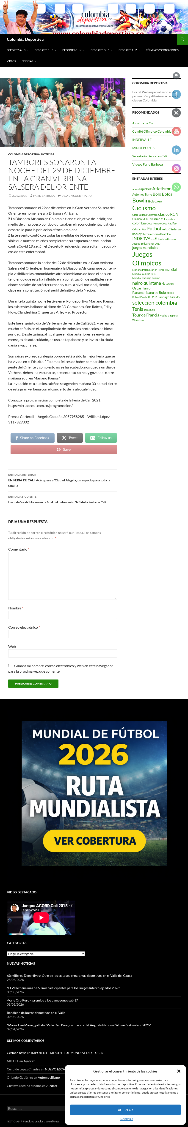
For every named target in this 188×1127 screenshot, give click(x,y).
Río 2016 (152, 297)
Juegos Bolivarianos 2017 (146, 243)
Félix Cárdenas (171, 229)
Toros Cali (149, 309)
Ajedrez (29, 1061)
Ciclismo (144, 208)
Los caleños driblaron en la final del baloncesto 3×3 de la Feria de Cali (57, 499)
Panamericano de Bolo (149, 292)
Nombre (15, 608)
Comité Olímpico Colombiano (153, 131)
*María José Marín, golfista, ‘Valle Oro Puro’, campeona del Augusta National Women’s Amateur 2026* (79, 1025)
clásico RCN (168, 214)
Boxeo (157, 201)
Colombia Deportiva (25, 39)
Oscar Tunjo (141, 288)
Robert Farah (139, 297)
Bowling (142, 200)
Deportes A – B (16, 50)
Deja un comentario (76, 195)
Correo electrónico (24, 627)
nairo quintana (146, 283)
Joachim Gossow (167, 238)
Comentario (18, 549)
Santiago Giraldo (169, 297)
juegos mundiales (145, 248)
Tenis (137, 309)
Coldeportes (168, 219)
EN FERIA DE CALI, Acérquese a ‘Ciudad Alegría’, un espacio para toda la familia (59, 480)
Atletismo (161, 188)
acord (136, 189)
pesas (170, 293)
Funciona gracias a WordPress (41, 1121)
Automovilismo (142, 194)
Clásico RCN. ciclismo (146, 219)
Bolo (157, 193)
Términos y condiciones (162, 50)
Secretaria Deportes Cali (149, 156)
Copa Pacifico (169, 223)
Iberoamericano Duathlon (156, 233)
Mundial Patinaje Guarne (146, 277)
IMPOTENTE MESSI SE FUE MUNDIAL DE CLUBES (67, 1053)
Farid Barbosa (44, 195)
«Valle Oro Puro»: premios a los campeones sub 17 (42, 1000)
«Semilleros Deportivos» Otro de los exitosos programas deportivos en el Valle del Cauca (69, 975)
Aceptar (125, 1110)
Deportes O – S (100, 50)
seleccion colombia (154, 302)
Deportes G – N (71, 50)
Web (12, 646)
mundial (171, 269)
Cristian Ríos (139, 229)
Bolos (167, 193)
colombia (139, 223)
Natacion (168, 283)
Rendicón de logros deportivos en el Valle (36, 1013)
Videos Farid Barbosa (147, 164)
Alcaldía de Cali (143, 123)
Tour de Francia (145, 314)
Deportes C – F (44, 50)
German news (16, 1053)
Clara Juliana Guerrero (145, 214)
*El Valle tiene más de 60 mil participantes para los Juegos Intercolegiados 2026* (64, 988)
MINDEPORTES (143, 148)
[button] (179, 1071)
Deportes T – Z (128, 50)
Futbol (154, 229)
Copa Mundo (154, 223)
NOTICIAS (126, 1119)
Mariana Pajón (140, 269)
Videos (11, 61)
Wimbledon (138, 320)
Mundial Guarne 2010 (144, 273)
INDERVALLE (142, 140)
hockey (137, 234)
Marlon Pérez (156, 269)
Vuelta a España (169, 315)
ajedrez (146, 189)
